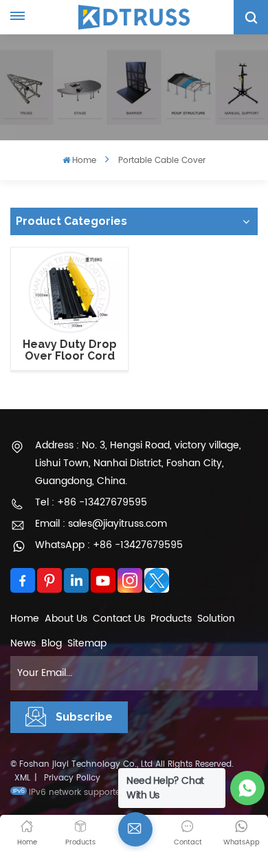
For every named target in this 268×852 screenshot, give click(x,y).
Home (84, 160)
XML (22, 778)
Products (171, 618)
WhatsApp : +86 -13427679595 (109, 545)
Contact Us (119, 618)
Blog (51, 643)
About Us (66, 618)
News (23, 643)
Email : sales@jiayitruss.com (101, 524)
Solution (216, 618)
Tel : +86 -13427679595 (91, 502)
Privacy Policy (72, 778)
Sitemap (87, 643)
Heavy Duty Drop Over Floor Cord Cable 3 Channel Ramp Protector (70, 350)
